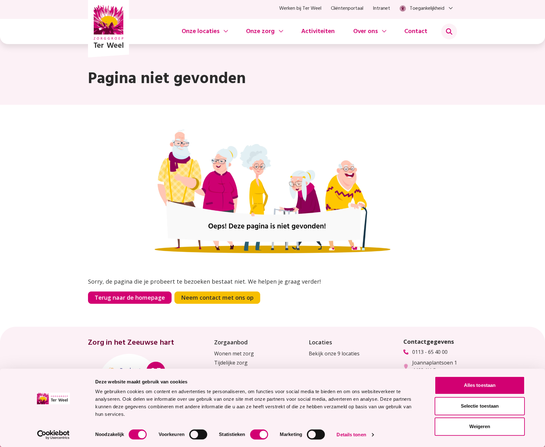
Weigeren (479, 426)
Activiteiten (318, 31)
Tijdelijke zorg (231, 362)
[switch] (198, 434)
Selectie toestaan (480, 406)
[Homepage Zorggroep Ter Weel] (108, 28)
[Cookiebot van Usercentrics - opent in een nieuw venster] (53, 434)
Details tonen (351, 434)
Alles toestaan (479, 385)
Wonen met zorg (234, 353)
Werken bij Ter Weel (300, 8)
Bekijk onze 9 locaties (334, 353)
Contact (415, 31)
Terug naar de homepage (130, 297)
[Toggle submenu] (449, 31)
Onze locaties (201, 31)
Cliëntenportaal (347, 8)
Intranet (381, 8)
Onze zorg (260, 31)
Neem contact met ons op (217, 297)
